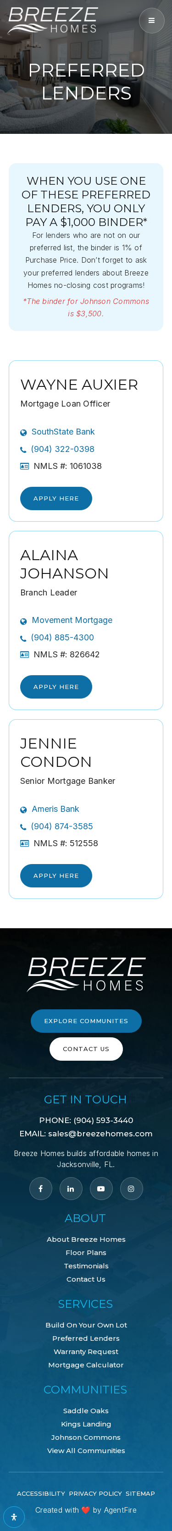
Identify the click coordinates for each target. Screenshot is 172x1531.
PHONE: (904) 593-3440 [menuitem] (86, 1120)
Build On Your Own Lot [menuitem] (86, 1325)
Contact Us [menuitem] (86, 1279)
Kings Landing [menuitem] (86, 1424)
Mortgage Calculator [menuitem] (86, 1364)
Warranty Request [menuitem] (86, 1351)
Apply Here (56, 498)
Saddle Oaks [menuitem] (86, 1410)
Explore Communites (86, 1020)
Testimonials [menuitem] (86, 1265)
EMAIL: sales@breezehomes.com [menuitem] (86, 1133)
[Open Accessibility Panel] (14, 1517)
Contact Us (86, 1048)
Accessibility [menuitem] (41, 1493)
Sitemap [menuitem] (140, 1493)
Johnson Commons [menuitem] (86, 1437)
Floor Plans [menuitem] (86, 1252)
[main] (86, 464)
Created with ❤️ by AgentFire (86, 1509)
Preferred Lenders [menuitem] (86, 1338)
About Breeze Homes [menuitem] (86, 1239)
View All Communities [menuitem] (86, 1450)
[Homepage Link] (52, 19)
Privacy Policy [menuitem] (95, 1493)
